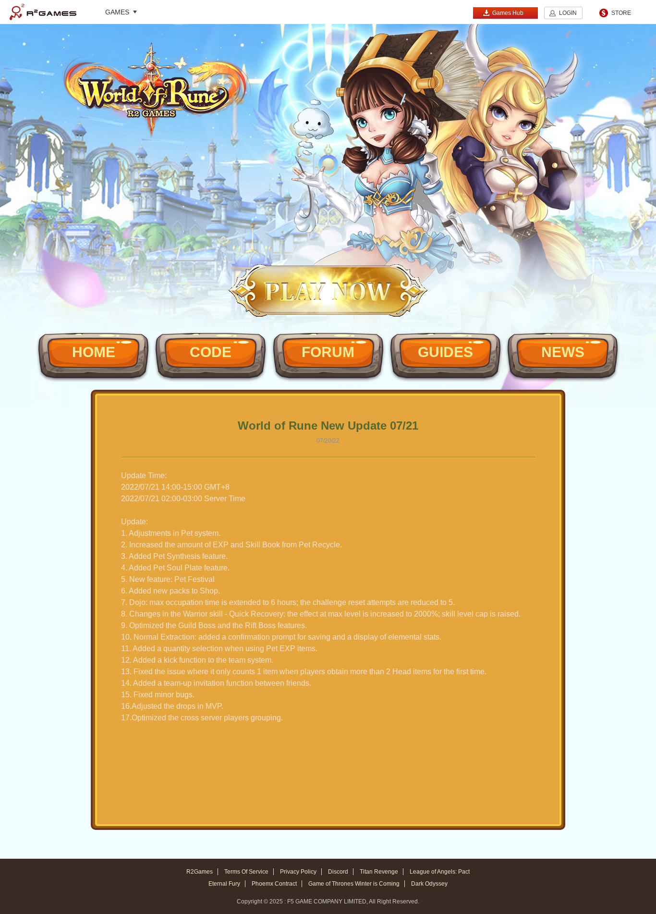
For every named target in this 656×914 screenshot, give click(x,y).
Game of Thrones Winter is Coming (354, 883)
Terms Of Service (246, 871)
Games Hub (507, 13)
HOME (93, 352)
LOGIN (568, 13)
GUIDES (445, 352)
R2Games (43, 12)
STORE (621, 13)
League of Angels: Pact (440, 871)
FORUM (328, 352)
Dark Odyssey (429, 883)
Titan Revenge (379, 871)
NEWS (562, 352)
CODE (210, 352)
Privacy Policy (298, 871)
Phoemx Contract (274, 883)
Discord (338, 871)
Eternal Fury (224, 883)
